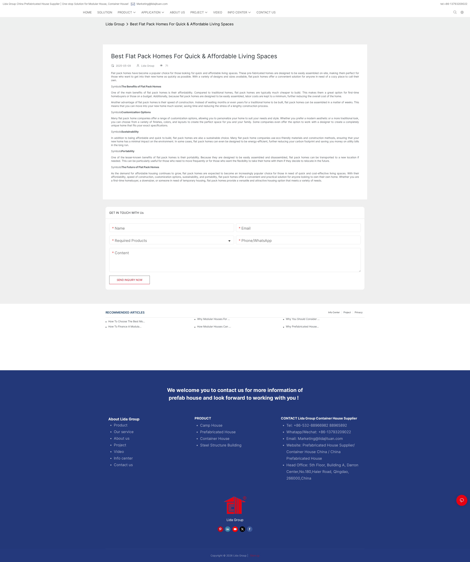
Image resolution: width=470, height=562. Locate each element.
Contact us (123, 465)
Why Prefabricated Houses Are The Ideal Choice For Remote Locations (303, 326)
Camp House (211, 425)
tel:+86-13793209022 (453, 3)
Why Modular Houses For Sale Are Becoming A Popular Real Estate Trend (214, 319)
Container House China (306, 452)
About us (121, 438)
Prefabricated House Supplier (328, 445)
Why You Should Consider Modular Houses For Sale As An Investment (303, 319)
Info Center (334, 312)
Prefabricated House (218, 432)
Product (120, 425)
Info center (123, 458)
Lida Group (115, 24)
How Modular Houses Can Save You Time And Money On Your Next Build (214, 326)
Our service (124, 432)
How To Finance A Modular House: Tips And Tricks (125, 326)
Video (119, 451)
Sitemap (254, 555)
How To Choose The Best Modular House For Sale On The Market (127, 321)
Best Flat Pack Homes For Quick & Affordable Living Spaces (182, 24)
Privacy (359, 312)
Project (347, 312)
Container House (214, 438)
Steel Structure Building (220, 445)
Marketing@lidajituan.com (152, 3)
